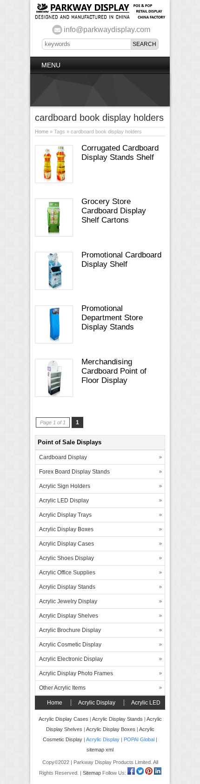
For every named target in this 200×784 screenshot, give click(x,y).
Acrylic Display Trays (65, 515)
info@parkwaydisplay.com (107, 29)
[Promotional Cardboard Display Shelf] (54, 288)
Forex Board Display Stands (74, 471)
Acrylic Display (96, 702)
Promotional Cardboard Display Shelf (121, 259)
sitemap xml (100, 749)
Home (41, 131)
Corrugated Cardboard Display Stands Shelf (120, 153)
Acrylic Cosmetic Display (70, 644)
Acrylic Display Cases (66, 543)
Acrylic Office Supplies (67, 572)
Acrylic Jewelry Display (68, 601)
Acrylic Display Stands (67, 587)
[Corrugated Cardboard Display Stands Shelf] (54, 181)
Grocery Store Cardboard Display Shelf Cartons (113, 210)
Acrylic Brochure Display (70, 630)
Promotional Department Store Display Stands (112, 317)
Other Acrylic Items (62, 688)
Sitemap (92, 773)
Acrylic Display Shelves (68, 616)
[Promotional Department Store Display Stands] (54, 341)
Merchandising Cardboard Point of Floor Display (114, 371)
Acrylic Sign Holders (64, 486)
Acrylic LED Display (64, 500)
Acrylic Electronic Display (71, 659)
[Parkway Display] (100, 17)
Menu (50, 65)
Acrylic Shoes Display (66, 558)
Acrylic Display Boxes (66, 529)
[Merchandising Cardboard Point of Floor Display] (54, 395)
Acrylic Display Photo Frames (76, 673)
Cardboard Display (63, 457)
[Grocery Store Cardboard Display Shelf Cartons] (54, 234)
